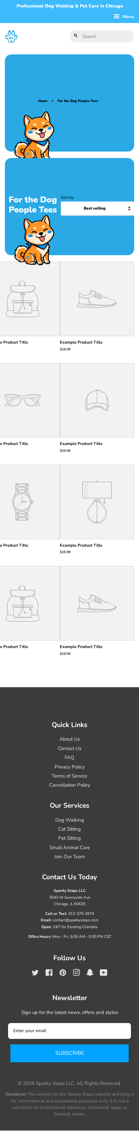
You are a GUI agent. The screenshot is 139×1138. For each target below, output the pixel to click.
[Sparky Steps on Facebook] (49, 974)
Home (43, 100)
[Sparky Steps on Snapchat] (89, 974)
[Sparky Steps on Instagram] (76, 974)
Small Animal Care (69, 847)
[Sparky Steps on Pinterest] (62, 974)
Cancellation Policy (69, 785)
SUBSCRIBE (69, 1053)
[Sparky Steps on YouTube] (103, 974)
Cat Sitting (69, 829)
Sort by (67, 197)
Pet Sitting (69, 838)
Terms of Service (69, 776)
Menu (127, 17)
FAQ (69, 757)
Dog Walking (69, 820)
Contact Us (69, 748)
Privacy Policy (70, 767)
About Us (69, 739)
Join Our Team (69, 856)
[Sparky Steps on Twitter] (35, 974)
